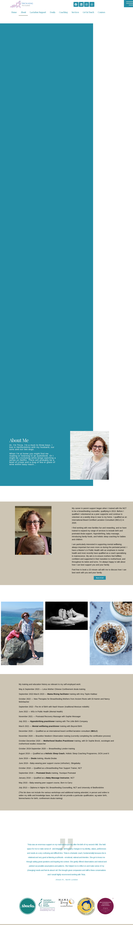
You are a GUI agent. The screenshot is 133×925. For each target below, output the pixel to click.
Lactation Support (38, 12)
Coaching (63, 12)
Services (75, 12)
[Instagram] (86, 4)
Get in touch (88, 12)
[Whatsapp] (91, 4)
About (23, 12)
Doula (52, 12)
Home (14, 12)
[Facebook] (76, 4)
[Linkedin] (81, 4)
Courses (101, 12)
